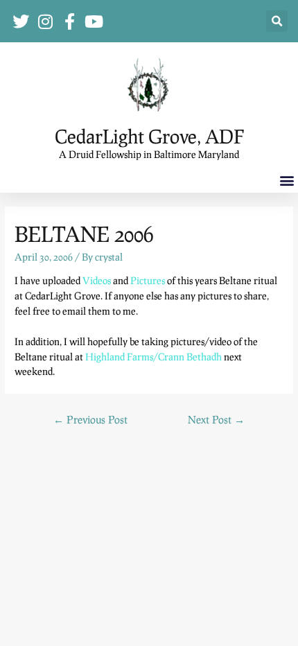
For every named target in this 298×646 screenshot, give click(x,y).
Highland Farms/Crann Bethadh (153, 357)
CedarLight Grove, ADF (149, 136)
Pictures (147, 280)
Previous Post (90, 419)
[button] (277, 21)
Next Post (216, 419)
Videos (96, 280)
